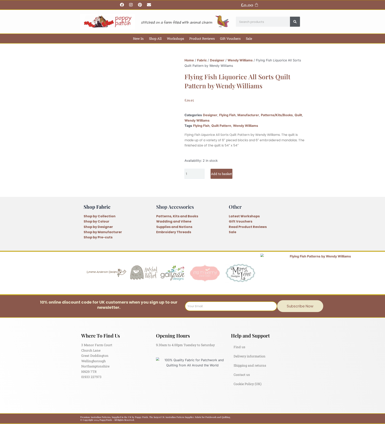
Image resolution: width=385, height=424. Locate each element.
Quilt (298, 115)
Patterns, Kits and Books (177, 216)
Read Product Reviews (248, 227)
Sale (249, 38)
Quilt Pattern (221, 126)
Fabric (202, 60)
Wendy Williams (240, 60)
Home (189, 60)
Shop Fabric (97, 206)
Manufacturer (248, 115)
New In (138, 38)
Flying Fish (227, 115)
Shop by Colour (96, 221)
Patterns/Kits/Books (277, 115)
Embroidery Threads (173, 232)
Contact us (242, 374)
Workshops (175, 38)
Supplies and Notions (174, 227)
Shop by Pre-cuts (98, 237)
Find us (239, 347)
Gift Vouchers (230, 38)
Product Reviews (202, 38)
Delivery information (249, 356)
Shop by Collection (100, 216)
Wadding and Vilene (173, 221)
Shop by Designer (98, 227)
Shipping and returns (250, 365)
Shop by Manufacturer (103, 232)
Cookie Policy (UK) (247, 384)
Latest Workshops (244, 216)
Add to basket (221, 174)
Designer (217, 60)
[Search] (295, 22)
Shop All (155, 38)
